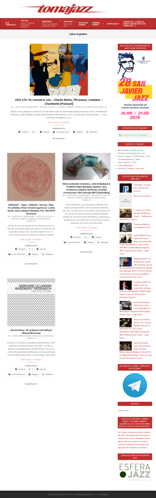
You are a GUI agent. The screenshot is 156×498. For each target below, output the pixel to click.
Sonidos (70, 107)
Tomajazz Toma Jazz (135, 168)
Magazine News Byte (84, 494)
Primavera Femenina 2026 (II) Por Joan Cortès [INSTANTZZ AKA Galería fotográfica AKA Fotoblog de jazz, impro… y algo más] (135, 308)
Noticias (27, 336)
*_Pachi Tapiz (20, 107)
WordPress (104, 494)
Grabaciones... (32, 107)
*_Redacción (16, 336)
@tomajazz (128, 165)
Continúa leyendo (59, 122)
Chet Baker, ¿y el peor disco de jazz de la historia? (142, 188)
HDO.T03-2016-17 (51, 107)
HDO (41, 107)
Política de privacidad (55, 494)
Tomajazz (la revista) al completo (91, 107)
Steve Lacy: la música (142, 196)
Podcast (62, 107)
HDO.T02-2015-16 (47, 216)
